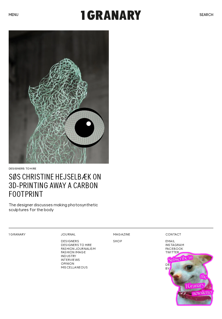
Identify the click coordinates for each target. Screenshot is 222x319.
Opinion (67, 263)
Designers (70, 241)
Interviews (70, 260)
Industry (68, 256)
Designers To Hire (22, 168)
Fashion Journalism (78, 249)
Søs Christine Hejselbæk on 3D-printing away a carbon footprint (55, 186)
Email (170, 241)
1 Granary (17, 234)
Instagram (174, 245)
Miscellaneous (74, 267)
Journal (68, 234)
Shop (117, 241)
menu (13, 15)
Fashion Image (73, 252)
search (206, 15)
